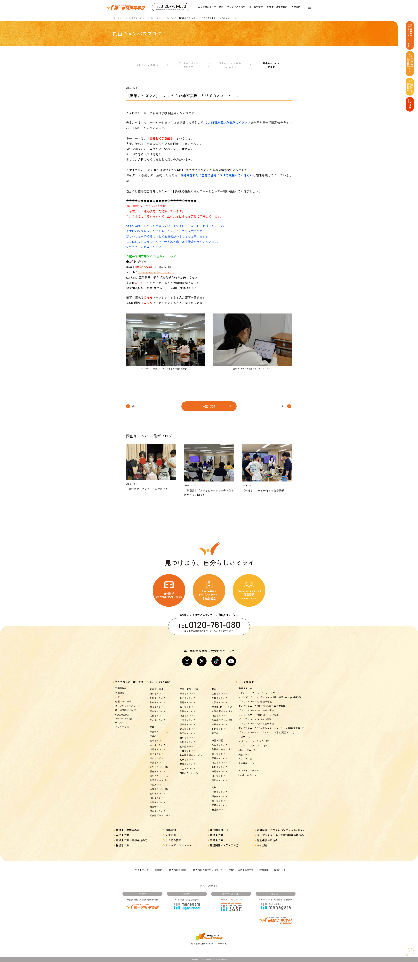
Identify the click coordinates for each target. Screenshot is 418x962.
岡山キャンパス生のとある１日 (230, 65)
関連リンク (280, 869)
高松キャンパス (220, 767)
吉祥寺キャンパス (159, 806)
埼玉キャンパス (158, 745)
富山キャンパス (188, 706)
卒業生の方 (216, 840)
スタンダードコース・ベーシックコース (259, 692)
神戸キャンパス (220, 724)
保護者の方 (122, 845)
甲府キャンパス (188, 720)
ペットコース (245, 758)
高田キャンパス (188, 698)
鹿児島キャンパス (221, 809)
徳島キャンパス (220, 771)
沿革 (117, 697)
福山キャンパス (220, 762)
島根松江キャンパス (222, 749)
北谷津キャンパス (159, 767)
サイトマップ (142, 869)
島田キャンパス (188, 733)
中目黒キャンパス (159, 784)
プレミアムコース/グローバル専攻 (256, 710)
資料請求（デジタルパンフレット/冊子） (281, 830)
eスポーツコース (247, 750)
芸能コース (244, 736)
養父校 (215, 733)
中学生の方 (122, 835)
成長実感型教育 (122, 714)
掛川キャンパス (188, 737)
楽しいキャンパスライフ (127, 705)
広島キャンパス (220, 758)
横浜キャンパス (158, 811)
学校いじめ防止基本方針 (241, 869)
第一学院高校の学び (125, 710)
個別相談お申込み (267, 840)
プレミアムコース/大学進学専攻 (255, 701)
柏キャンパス (156, 758)
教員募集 (264, 869)
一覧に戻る (209, 406)
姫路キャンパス (220, 728)
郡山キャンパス (158, 720)
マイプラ (119, 722)
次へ (283, 406)
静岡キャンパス (188, 728)
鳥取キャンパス (220, 745)
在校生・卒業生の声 (277, 6)
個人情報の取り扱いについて (208, 869)
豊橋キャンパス (188, 764)
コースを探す (256, 6)
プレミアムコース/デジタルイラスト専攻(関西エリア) (266, 732)
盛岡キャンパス (158, 706)
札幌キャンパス (158, 698)
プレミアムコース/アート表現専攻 (256, 723)
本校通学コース (246, 763)
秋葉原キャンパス (159, 780)
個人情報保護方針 (178, 869)
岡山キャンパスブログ (166, 18)
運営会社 (158, 869)
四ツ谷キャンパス (159, 775)
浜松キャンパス (188, 742)
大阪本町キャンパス (222, 711)
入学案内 (295, 6)
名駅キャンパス (188, 759)
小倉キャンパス (220, 792)
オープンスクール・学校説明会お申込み (280, 835)
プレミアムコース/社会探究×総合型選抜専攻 (261, 706)
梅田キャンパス (220, 715)
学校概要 (119, 692)
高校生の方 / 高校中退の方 (131, 840)
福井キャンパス (188, 715)
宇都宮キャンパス (159, 731)
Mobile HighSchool (247, 775)
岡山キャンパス (147, 18)
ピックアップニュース (179, 845)
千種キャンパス (188, 750)
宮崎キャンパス (220, 805)
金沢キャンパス (188, 711)
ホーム (116, 18)
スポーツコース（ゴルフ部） (253, 745)
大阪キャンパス (220, 702)
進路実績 (171, 830)
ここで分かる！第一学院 (210, 6)
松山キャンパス (220, 775)
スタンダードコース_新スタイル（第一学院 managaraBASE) (269, 697)
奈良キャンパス (220, 698)
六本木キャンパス (159, 789)
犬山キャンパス (188, 768)
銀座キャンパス (158, 771)
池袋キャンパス (158, 802)
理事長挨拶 (121, 688)
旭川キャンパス (158, 693)
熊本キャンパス (220, 800)
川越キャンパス (158, 749)
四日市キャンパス (189, 772)
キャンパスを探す (236, 6)
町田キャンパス (158, 797)
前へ (134, 406)
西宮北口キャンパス (222, 720)
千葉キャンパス (158, 762)
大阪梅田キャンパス (222, 706)
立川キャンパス (158, 793)
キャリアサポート (124, 727)
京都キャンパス (220, 693)
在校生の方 (216, 835)
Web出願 (262, 845)
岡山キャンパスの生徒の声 (188, 65)
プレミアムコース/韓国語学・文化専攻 (258, 714)
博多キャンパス (220, 796)
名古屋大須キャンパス (191, 755)
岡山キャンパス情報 (147, 65)
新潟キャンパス (188, 693)
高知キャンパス (220, 780)
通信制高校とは (219, 830)
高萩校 (153, 736)
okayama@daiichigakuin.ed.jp (156, 272)
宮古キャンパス (158, 711)
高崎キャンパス (158, 740)
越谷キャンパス (158, 753)
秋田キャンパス (158, 702)
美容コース (244, 754)
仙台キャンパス (158, 715)
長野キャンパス (188, 702)
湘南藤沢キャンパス (160, 815)
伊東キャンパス (188, 724)
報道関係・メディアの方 (224, 845)
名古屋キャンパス (189, 746)
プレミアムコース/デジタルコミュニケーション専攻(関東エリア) (271, 728)
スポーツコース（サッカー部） (254, 741)
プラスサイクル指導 (124, 718)
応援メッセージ (123, 701)
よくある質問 (173, 840)
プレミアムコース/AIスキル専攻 (254, 719)
